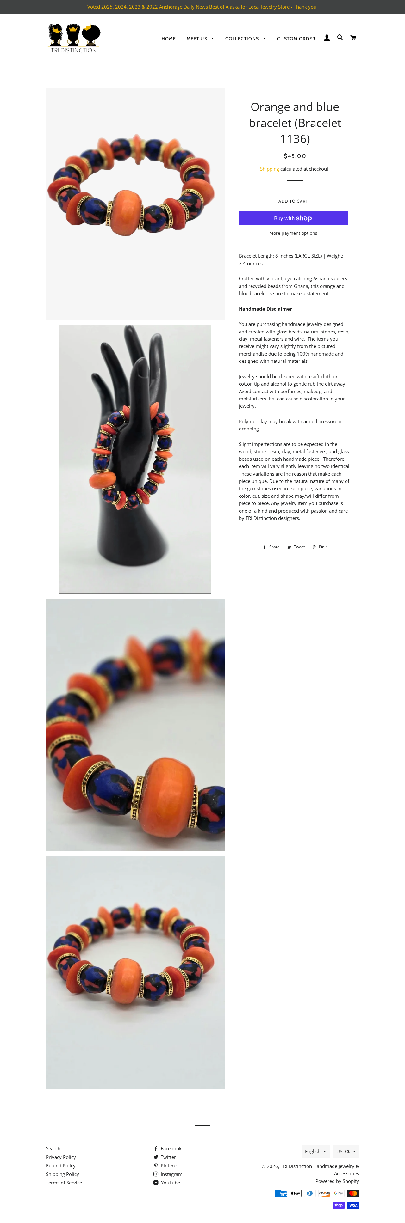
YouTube (170, 1182)
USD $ (343, 1151)
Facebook (170, 1148)
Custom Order (296, 38)
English (313, 1151)
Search (53, 1148)
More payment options (293, 233)
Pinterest (169, 1165)
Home (169, 38)
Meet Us (198, 38)
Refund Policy (61, 1165)
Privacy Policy (61, 1157)
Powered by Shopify (337, 1181)
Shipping (269, 169)
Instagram (171, 1174)
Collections (242, 38)
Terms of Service (64, 1182)
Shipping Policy (62, 1174)
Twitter (167, 1157)
